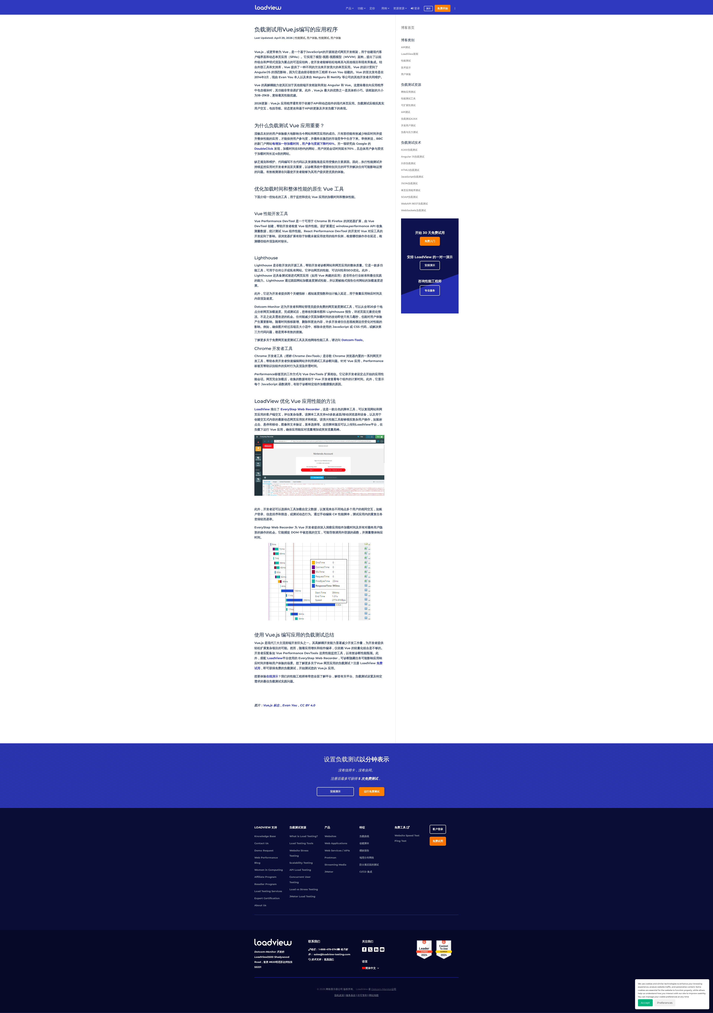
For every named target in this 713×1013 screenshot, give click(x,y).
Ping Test (400, 840)
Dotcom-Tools (352, 340)
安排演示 (430, 265)
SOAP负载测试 (409, 196)
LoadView (262, 409)
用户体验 (312, 38)
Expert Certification (267, 898)
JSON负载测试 (409, 183)
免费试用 (438, 841)
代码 (299, 162)
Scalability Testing (301, 862)
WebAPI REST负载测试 (414, 203)
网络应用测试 (408, 91)
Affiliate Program (265, 876)
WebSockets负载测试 (413, 210)
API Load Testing (300, 869)
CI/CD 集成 (365, 871)
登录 (417, 8)
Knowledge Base (265, 836)
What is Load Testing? (303, 836)
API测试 (405, 47)
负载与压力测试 (409, 132)
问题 (287, 172)
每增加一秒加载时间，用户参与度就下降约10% (303, 143)
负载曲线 (364, 836)
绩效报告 (364, 850)
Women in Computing (268, 869)
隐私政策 (339, 995)
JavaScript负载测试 (412, 176)
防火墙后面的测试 (369, 864)
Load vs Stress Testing (303, 889)
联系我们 (329, 959)
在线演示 (272, 676)
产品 (348, 8)
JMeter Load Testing (302, 896)
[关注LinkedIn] (376, 949)
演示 (428, 8)
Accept (645, 1002)
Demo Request (264, 850)
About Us (260, 905)
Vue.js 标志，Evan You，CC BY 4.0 (289, 705)
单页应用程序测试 (410, 190)
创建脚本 (364, 843)
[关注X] (370, 949)
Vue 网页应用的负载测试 (333, 663)
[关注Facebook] (364, 949)
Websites (330, 836)
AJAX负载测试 (409, 149)
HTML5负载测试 (410, 169)
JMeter (329, 871)
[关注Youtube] (382, 949)
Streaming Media (335, 864)
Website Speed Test (407, 835)
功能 (360, 8)
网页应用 (296, 419)
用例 (384, 8)
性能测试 (300, 38)
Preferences (665, 1002)
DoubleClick (263, 148)
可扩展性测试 (408, 105)
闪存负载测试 (408, 163)
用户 (317, 172)
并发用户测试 (408, 125)
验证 (299, 424)
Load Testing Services (268, 891)
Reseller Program (265, 884)
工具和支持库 (272, 67)
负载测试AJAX (409, 118)
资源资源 (398, 8)
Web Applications (336, 843)
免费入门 (430, 241)
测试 (278, 231)
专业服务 (430, 290)
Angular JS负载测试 (412, 156)
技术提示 (406, 67)
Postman (330, 857)
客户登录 (438, 829)
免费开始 (442, 8)
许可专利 (362, 995)
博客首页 (407, 28)
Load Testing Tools (301, 843)
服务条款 (351, 995)
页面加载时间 (320, 317)
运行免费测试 (372, 791)
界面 (263, 57)
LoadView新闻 (409, 53)
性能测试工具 (408, 98)
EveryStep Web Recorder (300, 409)
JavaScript (314, 52)
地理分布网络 (366, 857)
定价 (372, 8)
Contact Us (261, 843)
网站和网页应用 (315, 133)
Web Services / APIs (337, 850)
